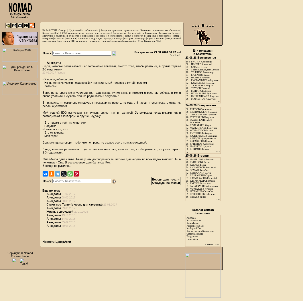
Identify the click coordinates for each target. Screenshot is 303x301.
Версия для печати (165, 179)
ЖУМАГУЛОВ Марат (201, 130)
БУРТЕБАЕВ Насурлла (202, 117)
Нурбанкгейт (76, 30)
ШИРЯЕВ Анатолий (201, 64)
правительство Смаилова (166, 30)
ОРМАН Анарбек (199, 170)
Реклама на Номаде (169, 33)
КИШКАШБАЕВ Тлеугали (205, 96)
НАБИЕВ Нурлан (200, 77)
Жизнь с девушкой (60, 211)
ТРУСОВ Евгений (200, 88)
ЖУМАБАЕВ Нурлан (201, 188)
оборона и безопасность (109, 35)
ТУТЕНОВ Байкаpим (201, 133)
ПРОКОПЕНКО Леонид (202, 194)
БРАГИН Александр (201, 61)
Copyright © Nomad (20, 253)
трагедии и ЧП (66, 41)
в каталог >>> (212, 244)
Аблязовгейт (91, 30)
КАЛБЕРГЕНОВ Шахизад (203, 135)
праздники (94, 41)
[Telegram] (57, 174)
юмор (176, 35)
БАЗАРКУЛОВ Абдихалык (204, 186)
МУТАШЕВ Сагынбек (201, 191)
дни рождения (103, 33)
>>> (218, 101)
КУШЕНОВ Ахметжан (202, 143)
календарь (140, 38)
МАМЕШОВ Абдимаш (202, 159)
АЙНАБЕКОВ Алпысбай (203, 167)
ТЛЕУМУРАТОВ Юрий (202, 180)
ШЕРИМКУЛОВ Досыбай (203, 112)
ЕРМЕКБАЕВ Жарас (201, 125)
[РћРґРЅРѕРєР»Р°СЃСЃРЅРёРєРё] (51, 174)
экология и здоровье (145, 35)
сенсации (71, 38)
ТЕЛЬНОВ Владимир (202, 72)
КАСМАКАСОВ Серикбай (203, 178)
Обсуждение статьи (166, 182)
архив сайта (129, 41)
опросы (106, 41)
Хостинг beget (20, 256)
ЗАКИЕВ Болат (198, 164)
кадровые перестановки (80, 33)
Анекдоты (53, 62)
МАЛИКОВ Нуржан (200, 146)
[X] (64, 174)
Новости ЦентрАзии (57, 241)
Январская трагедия (111, 30)
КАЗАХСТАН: (50, 30)
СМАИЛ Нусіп (199, 67)
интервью (47, 38)
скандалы (59, 38)
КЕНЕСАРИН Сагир (200, 172)
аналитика (47, 35)
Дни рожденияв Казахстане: (203, 52)
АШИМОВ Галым (199, 149)
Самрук (63, 30)
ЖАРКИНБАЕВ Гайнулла (203, 127)
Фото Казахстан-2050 (149, 41)
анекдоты (117, 41)
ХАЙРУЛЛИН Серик (201, 175)
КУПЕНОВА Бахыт (200, 162)
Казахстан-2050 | (51, 33)
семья (128, 35)
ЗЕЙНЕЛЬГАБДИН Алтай (205, 69)
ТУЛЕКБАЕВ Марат (202, 85)
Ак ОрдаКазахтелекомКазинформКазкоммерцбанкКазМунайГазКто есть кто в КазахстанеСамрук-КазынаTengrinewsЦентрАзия (200, 228)
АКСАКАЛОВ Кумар (201, 141)
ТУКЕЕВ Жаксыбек (200, 183)
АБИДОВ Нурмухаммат (203, 138)
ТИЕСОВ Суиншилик (201, 109)
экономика (87, 35)
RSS (63, 33)
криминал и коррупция (90, 38)
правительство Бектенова (137, 30)
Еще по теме (51, 190)
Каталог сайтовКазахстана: (203, 211)
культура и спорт (113, 38)
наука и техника (155, 38)
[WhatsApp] (70, 174)
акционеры (81, 41)
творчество (165, 35)
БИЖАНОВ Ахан (200, 75)
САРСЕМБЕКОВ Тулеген (203, 114)
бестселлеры (119, 33)
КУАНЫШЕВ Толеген (202, 83)
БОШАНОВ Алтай (201, 90)
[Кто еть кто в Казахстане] (203, 296)
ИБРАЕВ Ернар (198, 196)
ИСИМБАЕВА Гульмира (204, 93)
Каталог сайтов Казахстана (142, 33)
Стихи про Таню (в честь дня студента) (74, 204)
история (128, 38)
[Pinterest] (76, 174)
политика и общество (67, 35)
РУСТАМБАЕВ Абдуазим (204, 80)
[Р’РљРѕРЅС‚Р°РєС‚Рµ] (45, 174)
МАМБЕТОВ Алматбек (203, 98)
